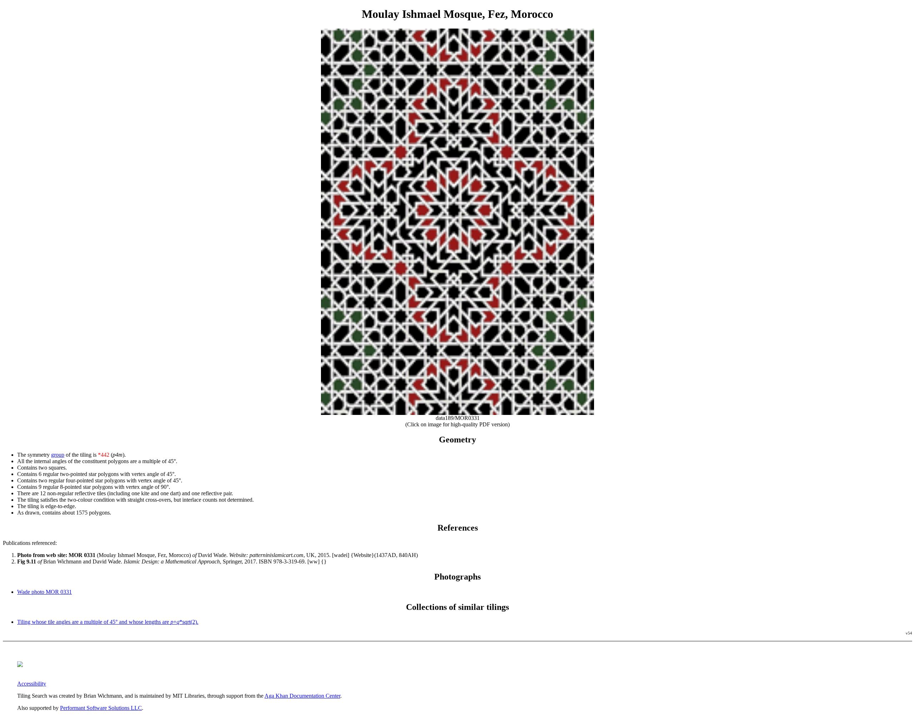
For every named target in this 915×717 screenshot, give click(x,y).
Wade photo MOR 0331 (44, 592)
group (57, 455)
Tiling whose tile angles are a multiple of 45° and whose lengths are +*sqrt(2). (107, 622)
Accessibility (31, 684)
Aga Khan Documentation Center (302, 696)
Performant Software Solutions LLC (101, 708)
